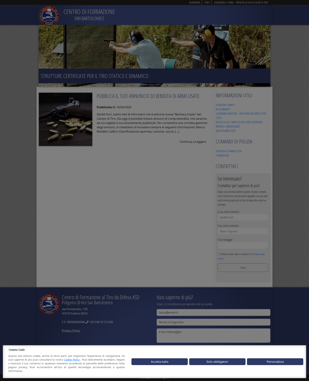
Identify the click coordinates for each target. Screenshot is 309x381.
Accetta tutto (159, 362)
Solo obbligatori (217, 362)
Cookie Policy (72, 359)
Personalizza (275, 362)
